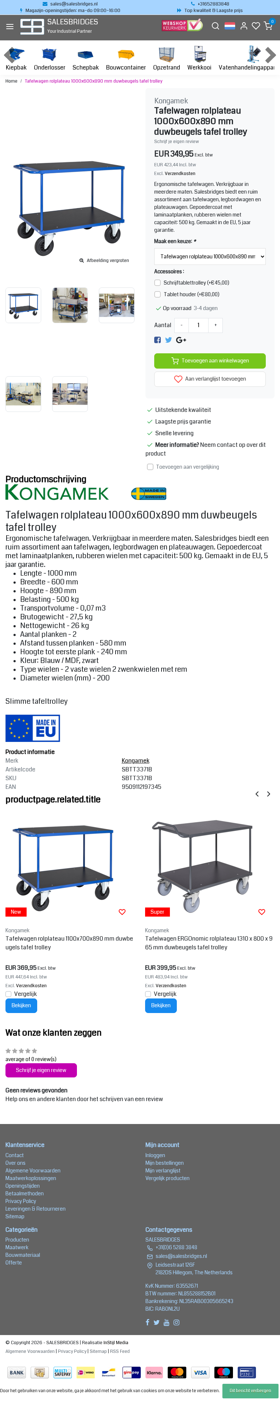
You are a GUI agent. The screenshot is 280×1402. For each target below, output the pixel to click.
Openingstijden (22, 1185)
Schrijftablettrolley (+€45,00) (196, 282)
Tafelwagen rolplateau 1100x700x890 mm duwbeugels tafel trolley (69, 943)
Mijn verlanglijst (162, 1170)
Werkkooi (199, 67)
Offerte (13, 1262)
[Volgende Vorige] (268, 793)
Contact (14, 1155)
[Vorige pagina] (257, 793)
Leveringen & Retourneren (35, 1208)
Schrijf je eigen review (176, 141)
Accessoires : (169, 271)
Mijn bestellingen (164, 1163)
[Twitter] (168, 340)
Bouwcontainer (126, 67)
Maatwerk (16, 1247)
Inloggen (155, 1155)
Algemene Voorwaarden (33, 1170)
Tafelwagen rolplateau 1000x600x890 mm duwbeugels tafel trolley (93, 81)
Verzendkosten (180, 173)
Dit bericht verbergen (250, 1391)
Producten (17, 1239)
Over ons (15, 1163)
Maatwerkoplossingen (30, 1178)
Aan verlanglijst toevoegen (215, 379)
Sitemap (14, 1216)
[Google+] (181, 340)
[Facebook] (157, 340)
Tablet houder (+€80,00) (191, 294)
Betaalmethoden (24, 1193)
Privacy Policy (20, 1201)
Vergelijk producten (167, 1178)
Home (11, 81)
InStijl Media (115, 1342)
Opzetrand (166, 67)
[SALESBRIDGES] (32, 27)
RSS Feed (120, 1351)
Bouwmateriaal (22, 1255)
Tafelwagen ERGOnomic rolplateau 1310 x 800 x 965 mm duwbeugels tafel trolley (209, 943)
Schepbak (86, 67)
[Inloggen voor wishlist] (122, 911)
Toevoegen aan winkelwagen (215, 361)
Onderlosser (49, 67)
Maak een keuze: (175, 241)
